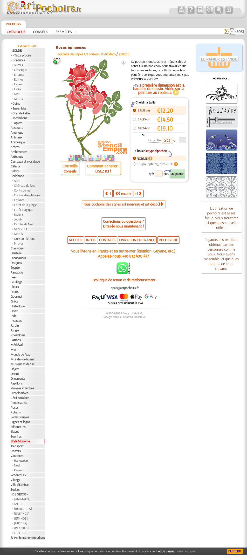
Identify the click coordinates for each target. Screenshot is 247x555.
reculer (126, 193)
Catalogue (16, 31)
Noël (17, 465)
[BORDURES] (23, 509)
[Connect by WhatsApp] (123, 273)
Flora (17, 89)
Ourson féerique (24, 238)
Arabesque (18, 142)
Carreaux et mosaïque (25, 161)
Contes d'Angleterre (27, 195)
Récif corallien (20, 398)
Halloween (21, 460)
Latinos (16, 340)
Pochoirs (13, 24)
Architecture (19, 152)
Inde (13, 316)
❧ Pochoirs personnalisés (28, 537)
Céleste (15, 166)
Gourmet (16, 296)
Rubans (16, 412)
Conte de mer (23, 190)
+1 (136, 193)
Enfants (19, 74)
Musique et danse (22, 364)
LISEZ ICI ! (103, 171)
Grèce (14, 301)
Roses (15, 407)
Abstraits (17, 127)
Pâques (19, 470)
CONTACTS (107, 239)
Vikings (15, 480)
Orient (15, 373)
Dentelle (16, 253)
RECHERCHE (168, 239)
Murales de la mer (22, 359)
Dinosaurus (18, 258)
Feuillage (16, 282)
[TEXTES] (20, 533)
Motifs (18, 98)
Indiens (19, 214)
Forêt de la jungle (25, 205)
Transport (17, 446)
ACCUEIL (75, 239)
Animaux (16, 137)
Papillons (17, 383)
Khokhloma (18, 335)
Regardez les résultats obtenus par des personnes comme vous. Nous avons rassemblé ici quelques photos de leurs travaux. (221, 254)
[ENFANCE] (21, 513)
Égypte (15, 267)
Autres (18, 65)
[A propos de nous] (190, 13)
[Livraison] (209, 13)
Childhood (17, 176)
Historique (18, 306)
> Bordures (18, 60)
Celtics (15, 171)
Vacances (17, 455)
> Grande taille (20, 113)
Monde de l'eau (20, 354)
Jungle (15, 330)
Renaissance (19, 402)
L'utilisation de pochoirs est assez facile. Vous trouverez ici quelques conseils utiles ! (221, 218)
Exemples (63, 31)
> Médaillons (19, 118)
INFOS (91, 239)
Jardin (15, 325)
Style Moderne (20, 441)
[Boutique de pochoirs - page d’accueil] (43, 13)
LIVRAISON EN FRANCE (137, 239)
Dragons (16, 262)
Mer (17, 94)
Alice (17, 180)
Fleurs (15, 287)
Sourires (16, 436)
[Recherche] (219, 13)
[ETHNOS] (21, 518)
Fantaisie (17, 272)
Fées (14, 277)
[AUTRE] (20, 504)
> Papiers (16, 123)
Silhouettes (18, 427)
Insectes (16, 320)
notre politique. (186, 551)
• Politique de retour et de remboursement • (125, 279)
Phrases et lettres (22, 388)
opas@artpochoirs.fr (125, 288)
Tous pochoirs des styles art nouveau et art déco (120, 204)
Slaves (15, 431)
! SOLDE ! (17, 50)
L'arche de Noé (23, 224)
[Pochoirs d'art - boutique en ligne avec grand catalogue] (181, 13)
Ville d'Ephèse (19, 484)
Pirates (18, 243)
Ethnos (18, 79)
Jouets (18, 219)
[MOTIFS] (20, 523)
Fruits (15, 291)
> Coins (15, 103)
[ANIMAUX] (22, 499)
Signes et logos (20, 422)
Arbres (15, 147)
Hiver (14, 311)
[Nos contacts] (200, 13)
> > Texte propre (21, 55)
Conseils (40, 31)
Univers (16, 451)
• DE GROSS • (19, 494)
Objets (15, 369)
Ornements (18, 378)
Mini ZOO (20, 229)
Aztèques (17, 156)
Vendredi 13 (18, 475)
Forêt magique (23, 209)
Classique (20, 70)
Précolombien (19, 393)
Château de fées (24, 185)
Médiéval (17, 345)
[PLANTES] (21, 528)
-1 (110, 193)
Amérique (17, 132)
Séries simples (20, 417)
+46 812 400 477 (136, 255)
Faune (18, 84)
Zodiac (15, 489)
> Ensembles (19, 108)
